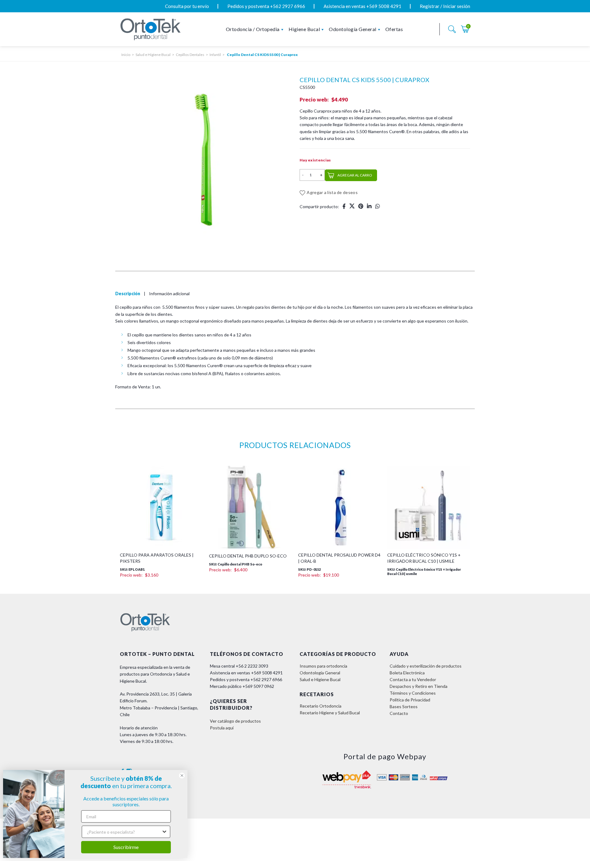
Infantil (215, 54)
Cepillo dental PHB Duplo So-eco (248, 590)
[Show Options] (164, 832)
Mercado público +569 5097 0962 (242, 720)
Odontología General (352, 29)
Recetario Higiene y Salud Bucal (330, 747)
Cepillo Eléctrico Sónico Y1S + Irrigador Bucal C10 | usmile (424, 592)
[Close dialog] (182, 775)
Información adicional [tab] (169, 328)
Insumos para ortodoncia (323, 700)
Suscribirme (126, 847)
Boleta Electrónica (407, 707)
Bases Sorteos (404, 741)
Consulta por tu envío (187, 6)
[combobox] (124, 832)
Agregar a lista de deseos (332, 192)
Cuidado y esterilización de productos (426, 700)
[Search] (452, 29)
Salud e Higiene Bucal (153, 54)
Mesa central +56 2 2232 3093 (239, 700)
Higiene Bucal (304, 29)
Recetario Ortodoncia (320, 740)
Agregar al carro (354, 175)
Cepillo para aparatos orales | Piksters (157, 592)
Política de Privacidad (410, 734)
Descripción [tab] (127, 328)
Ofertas (394, 29)
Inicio (125, 54)
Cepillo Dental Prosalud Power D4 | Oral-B (339, 592)
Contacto (399, 747)
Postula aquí (222, 762)
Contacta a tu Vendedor (413, 713)
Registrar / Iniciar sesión (445, 6)
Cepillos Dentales (190, 54)
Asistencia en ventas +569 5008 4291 (362, 6)
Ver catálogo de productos (235, 755)
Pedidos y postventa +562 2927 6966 (266, 6)
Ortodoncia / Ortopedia (253, 29)
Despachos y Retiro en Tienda (418, 720)
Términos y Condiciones (413, 727)
